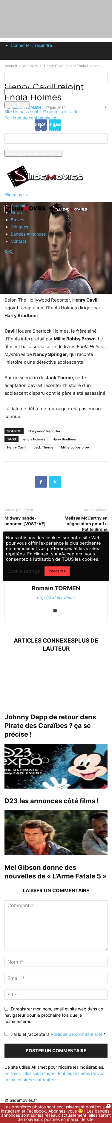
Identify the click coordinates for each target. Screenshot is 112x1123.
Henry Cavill (16, 447)
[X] (55, 482)
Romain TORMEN (56, 588)
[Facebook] (41, 482)
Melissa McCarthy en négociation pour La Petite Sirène (86, 523)
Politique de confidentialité (30, 117)
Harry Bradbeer (64, 439)
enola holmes (34, 439)
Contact (18, 241)
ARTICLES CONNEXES (44, 640)
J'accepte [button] (57, 571)
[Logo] (25, 214)
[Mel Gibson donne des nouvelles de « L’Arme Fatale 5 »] (56, 832)
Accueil (18, 205)
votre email (15, 146)
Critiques (19, 226)
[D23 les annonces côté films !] (56, 766)
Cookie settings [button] (23, 571)
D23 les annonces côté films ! (51, 801)
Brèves (17, 219)
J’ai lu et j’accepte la (58, 1034)
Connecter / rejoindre (31, 45)
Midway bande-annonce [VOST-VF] (25, 520)
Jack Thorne (43, 447)
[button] (6, 252)
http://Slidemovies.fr (56, 597)
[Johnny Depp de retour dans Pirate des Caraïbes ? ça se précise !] (56, 682)
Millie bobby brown (76, 447)
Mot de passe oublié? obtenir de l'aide (41, 111)
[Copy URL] (69, 482)
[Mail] (55, 611)
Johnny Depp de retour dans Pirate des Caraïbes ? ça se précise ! (50, 725)
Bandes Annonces (28, 233)
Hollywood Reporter (44, 431)
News (16, 212)
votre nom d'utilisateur (26, 85)
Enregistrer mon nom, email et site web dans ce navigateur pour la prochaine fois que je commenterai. (53, 1015)
